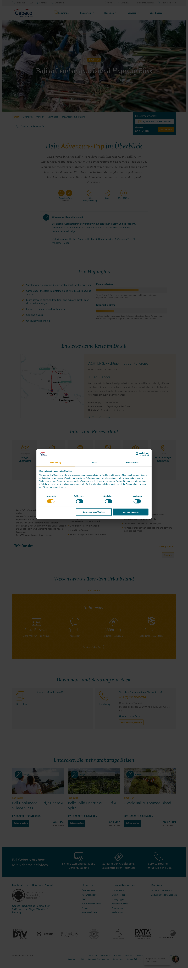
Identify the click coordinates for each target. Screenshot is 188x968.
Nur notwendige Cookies (93, 512)
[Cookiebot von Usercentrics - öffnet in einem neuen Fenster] (137, 454)
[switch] (79, 501)
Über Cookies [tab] (132, 463)
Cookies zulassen (131, 512)
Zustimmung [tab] (55, 463)
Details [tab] (94, 463)
